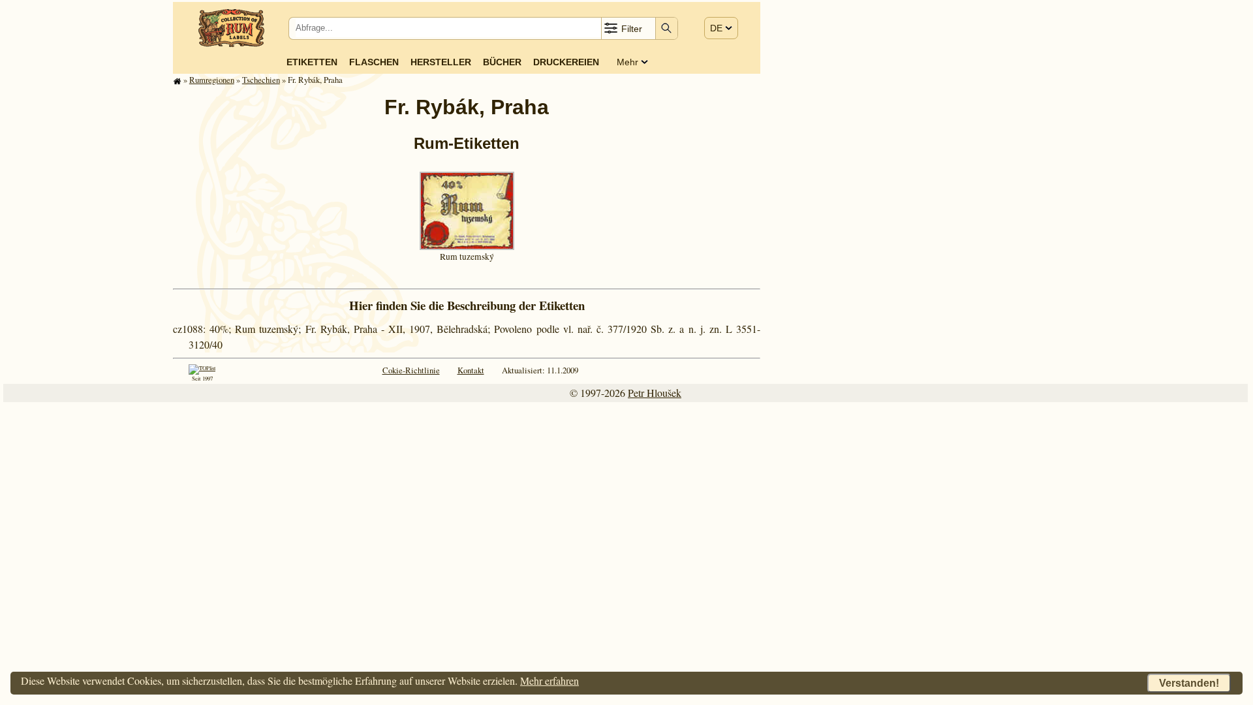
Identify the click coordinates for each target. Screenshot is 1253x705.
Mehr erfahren (549, 680)
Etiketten (311, 62)
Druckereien (566, 62)
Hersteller (440, 62)
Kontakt (470, 370)
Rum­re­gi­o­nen (211, 80)
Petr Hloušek (654, 393)
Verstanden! (1189, 683)
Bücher (502, 62)
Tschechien (261, 80)
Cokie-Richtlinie (411, 370)
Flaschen (374, 62)
